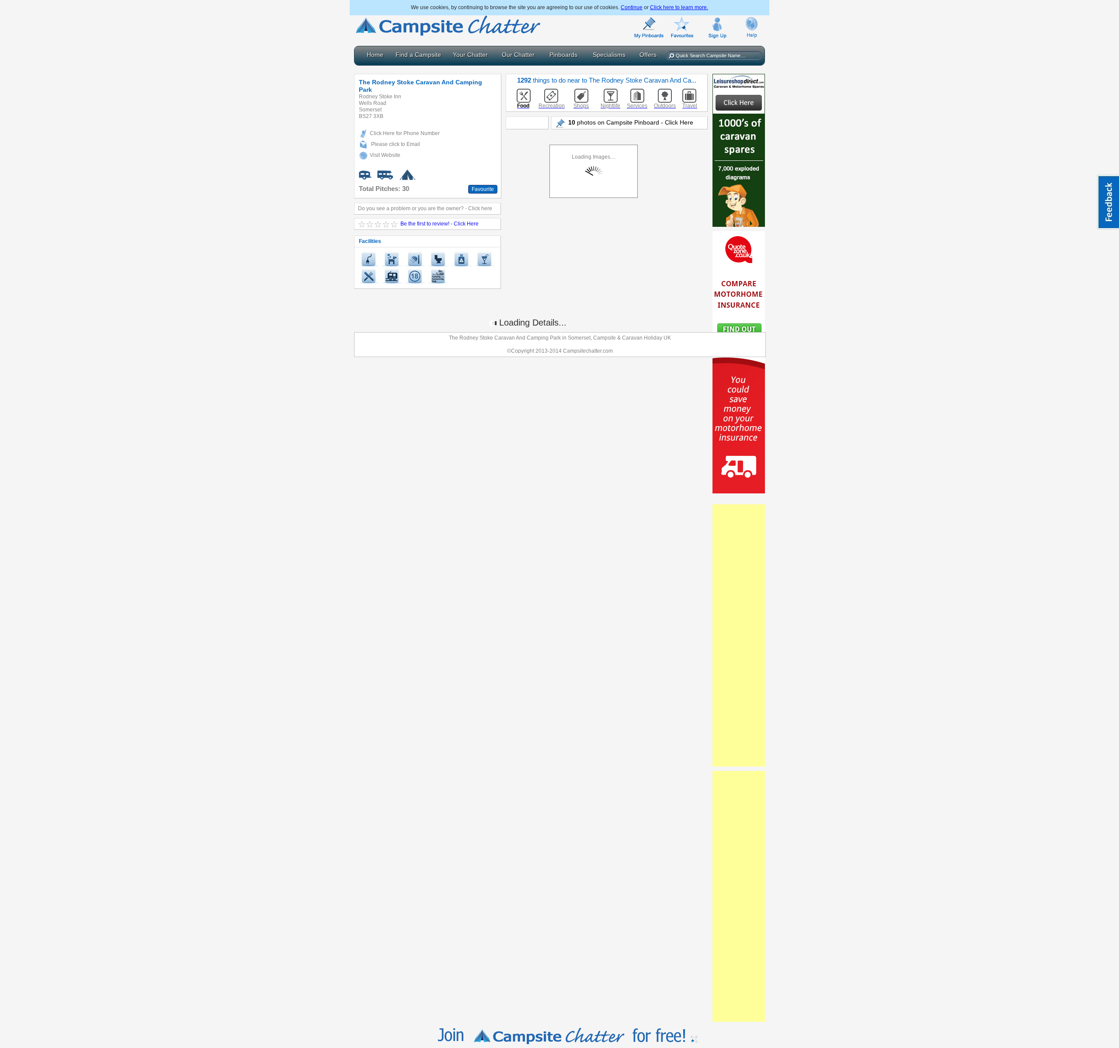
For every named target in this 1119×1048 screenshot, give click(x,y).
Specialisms (609, 54)
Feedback (1108, 202)
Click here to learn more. (679, 7)
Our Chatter (518, 54)
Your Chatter (470, 54)
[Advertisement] (738, 635)
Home (375, 54)
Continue (632, 7)
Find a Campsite (418, 54)
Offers (648, 54)
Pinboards (563, 54)
